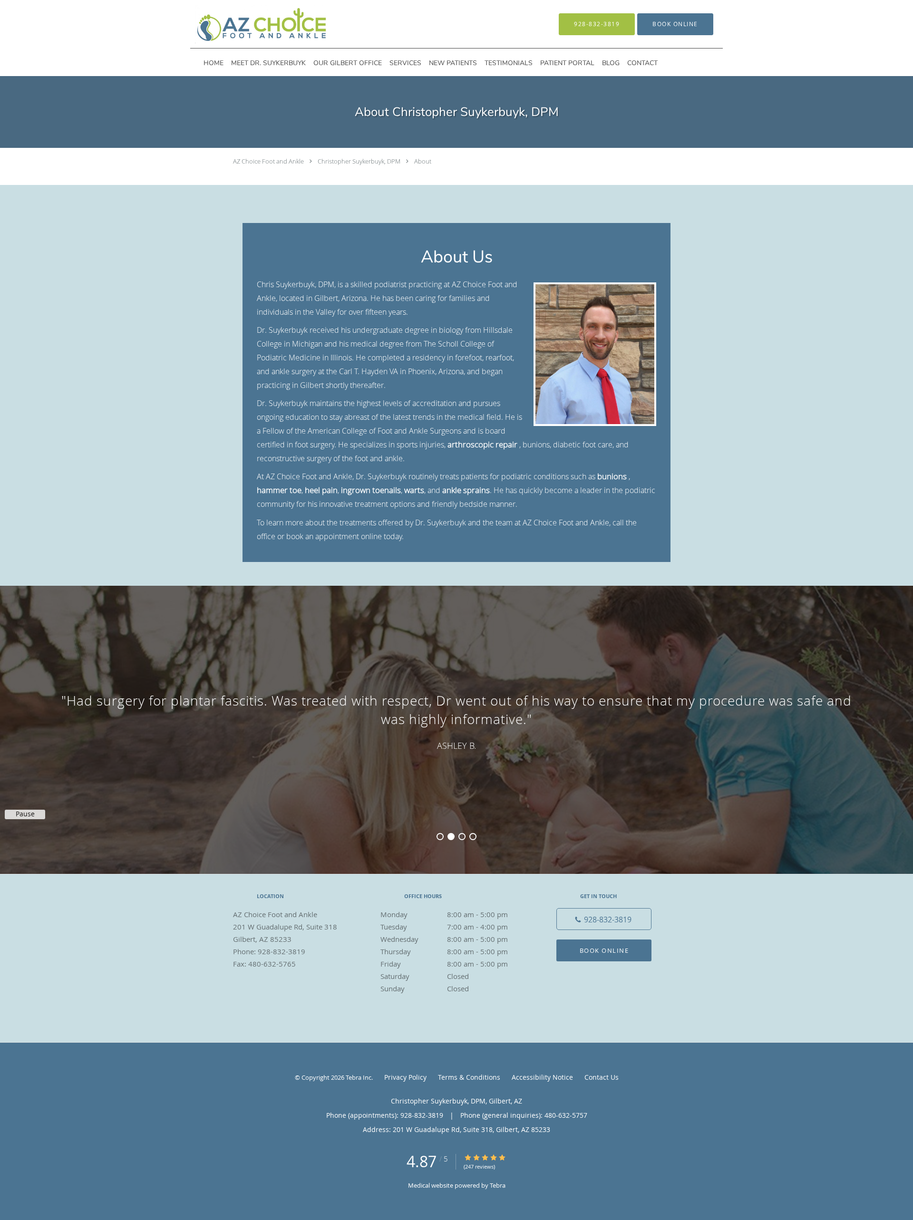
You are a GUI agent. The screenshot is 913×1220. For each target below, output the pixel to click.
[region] (456, 720)
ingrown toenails (371, 489)
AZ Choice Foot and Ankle (268, 161)
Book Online (604, 950)
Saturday (424, 976)
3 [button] (462, 836)
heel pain (321, 489)
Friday (444, 963)
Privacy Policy (405, 1077)
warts (414, 489)
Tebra (497, 1185)
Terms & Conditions (469, 1077)
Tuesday (444, 926)
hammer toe (279, 489)
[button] (675, 24)
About (422, 161)
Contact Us (601, 1077)
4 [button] (473, 836)
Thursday (444, 951)
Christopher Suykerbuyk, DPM (359, 161)
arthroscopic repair (482, 444)
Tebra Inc (358, 1077)
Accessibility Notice (542, 1077)
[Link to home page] (247, 24)
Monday (444, 914)
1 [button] (440, 836)
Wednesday (444, 939)
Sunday (424, 988)
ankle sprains (466, 489)
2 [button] (451, 836)
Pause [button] (25, 814)
